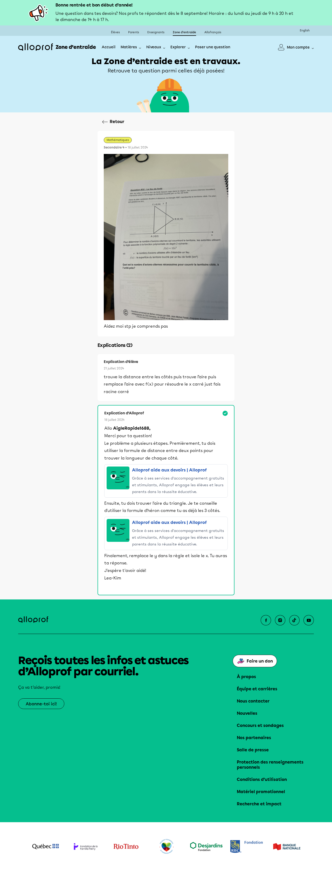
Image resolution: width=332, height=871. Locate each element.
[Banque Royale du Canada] (246, 846)
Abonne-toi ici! (41, 703)
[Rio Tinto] (126, 846)
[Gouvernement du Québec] (45, 846)
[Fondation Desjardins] (206, 846)
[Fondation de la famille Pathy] (86, 846)
